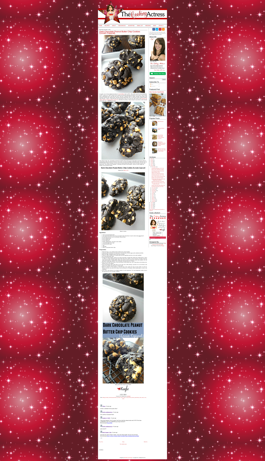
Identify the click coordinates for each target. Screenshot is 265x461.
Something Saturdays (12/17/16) (158, 174)
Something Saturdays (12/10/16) (158, 181)
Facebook (153, 29)
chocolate (106, 397)
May (153, 196)
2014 (152, 204)
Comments (153, 86)
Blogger (162, 245)
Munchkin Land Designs (128, 457)
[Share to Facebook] (124, 394)
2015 (152, 202)
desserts (133, 397)
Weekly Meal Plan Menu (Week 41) (158, 185)
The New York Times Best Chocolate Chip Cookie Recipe (162, 150)
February (153, 200)
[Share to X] (123, 394)
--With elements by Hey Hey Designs (159, 244)
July (153, 193)
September (154, 190)
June (153, 194)
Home (100, 25)
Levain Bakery (121, 94)
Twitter (157, 29)
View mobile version (123, 444)
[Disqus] (122, 421)
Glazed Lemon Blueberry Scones (158, 173)
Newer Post (101, 441)
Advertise (131, 25)
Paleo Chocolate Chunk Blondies (156, 92)
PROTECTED (157, 238)
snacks (143, 397)
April (153, 197)
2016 (152, 165)
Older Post (145, 441)
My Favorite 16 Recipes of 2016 (158, 169)
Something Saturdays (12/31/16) (158, 168)
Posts (152, 84)
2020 (152, 160)
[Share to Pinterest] (125, 394)
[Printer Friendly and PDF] (101, 450)
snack (140, 397)
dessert (130, 397)
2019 (152, 161)
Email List (140, 25)
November (154, 187)
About (114, 25)
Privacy (161, 25)
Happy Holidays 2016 (156, 172)
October (153, 189)
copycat (127, 397)
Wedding (148, 25)
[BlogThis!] (122, 394)
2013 (152, 205)
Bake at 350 (126, 170)
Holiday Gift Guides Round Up (157, 177)
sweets (123, 398)
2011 (152, 208)
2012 (152, 206)
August (153, 191)
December (154, 166)
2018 (152, 162)
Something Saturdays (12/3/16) (157, 186)
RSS (163, 29)
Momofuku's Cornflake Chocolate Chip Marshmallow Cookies (162, 143)
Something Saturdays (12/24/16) (158, 170)
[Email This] (120, 394)
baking (104, 397)
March (153, 198)
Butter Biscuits (160, 121)
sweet (145, 397)
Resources (122, 25)
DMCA (157, 237)
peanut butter (137, 397)
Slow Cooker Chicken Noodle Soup (158, 176)
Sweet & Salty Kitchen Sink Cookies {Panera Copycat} (161, 137)
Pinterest (160, 29)
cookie (122, 397)
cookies (124, 397)
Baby (154, 25)
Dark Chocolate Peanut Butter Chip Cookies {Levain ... (158, 183)
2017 (152, 164)
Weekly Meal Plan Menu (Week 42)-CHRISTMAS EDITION (158, 179)
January (153, 201)
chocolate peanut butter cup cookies (114, 397)
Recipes (107, 25)
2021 (152, 158)
